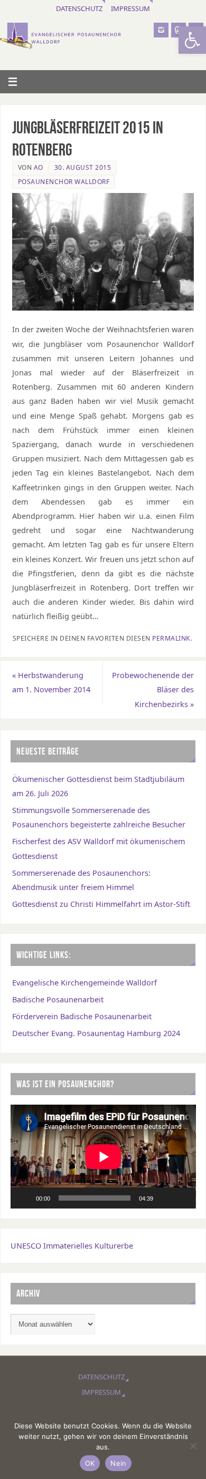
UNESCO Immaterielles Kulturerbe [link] (72, 1246)
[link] (192, 40)
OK (90, 1463)
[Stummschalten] (165, 1198)
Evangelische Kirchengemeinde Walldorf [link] (84, 983)
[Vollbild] (181, 1198)
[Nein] (193, 1446)
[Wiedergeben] (24, 1198)
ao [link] (38, 167)
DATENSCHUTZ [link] (79, 8)
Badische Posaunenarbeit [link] (58, 999)
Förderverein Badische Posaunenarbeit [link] (82, 1016)
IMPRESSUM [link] (130, 8)
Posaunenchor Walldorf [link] (64, 181)
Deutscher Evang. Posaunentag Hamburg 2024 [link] (96, 1033)
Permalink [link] (171, 638)
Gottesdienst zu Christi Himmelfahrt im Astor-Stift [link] (101, 904)
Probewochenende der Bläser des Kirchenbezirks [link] (153, 689)
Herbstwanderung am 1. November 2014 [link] (51, 682)
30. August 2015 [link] (82, 167)
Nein (118, 1463)
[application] (103, 1157)
